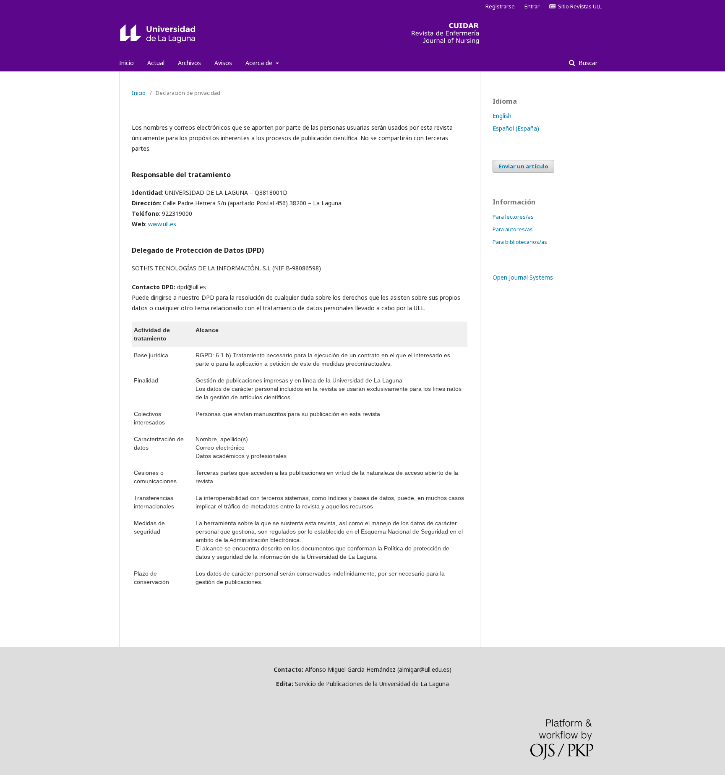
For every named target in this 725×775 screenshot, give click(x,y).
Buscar (587, 63)
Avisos (223, 63)
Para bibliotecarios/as (520, 242)
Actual (155, 63)
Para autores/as (513, 229)
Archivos (189, 63)
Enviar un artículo (523, 166)
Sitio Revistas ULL (578, 6)
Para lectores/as (513, 216)
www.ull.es (162, 224)
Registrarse (500, 6)
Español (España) (516, 128)
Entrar (532, 6)
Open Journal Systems (523, 277)
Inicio (126, 63)
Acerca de (259, 63)
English (502, 116)
